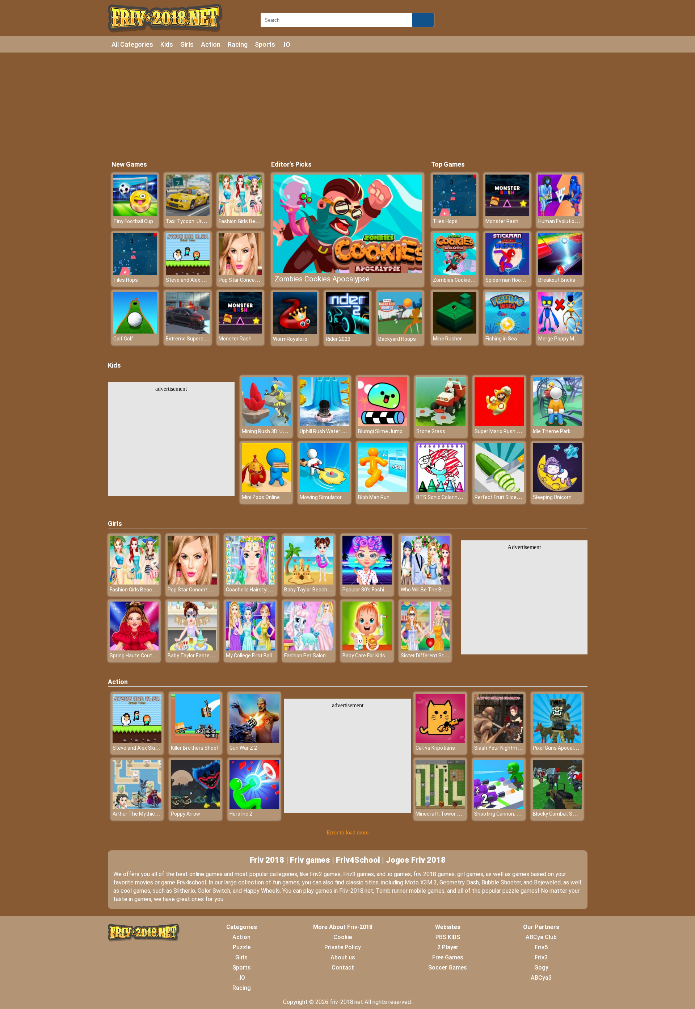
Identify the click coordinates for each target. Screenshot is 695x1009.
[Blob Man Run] (382, 490)
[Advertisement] (347, 105)
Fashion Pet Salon (305, 655)
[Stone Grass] (441, 424)
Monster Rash (235, 339)
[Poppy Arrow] (195, 807)
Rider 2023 (338, 339)
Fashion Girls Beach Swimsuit (253, 221)
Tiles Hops (125, 280)
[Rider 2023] (348, 332)
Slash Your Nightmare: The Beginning (517, 748)
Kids (166, 44)
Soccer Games (447, 967)
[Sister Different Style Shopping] (425, 648)
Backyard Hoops (397, 339)
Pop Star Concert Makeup (248, 280)
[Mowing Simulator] (324, 490)
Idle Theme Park (551, 431)
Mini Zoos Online (261, 497)
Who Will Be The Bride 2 (427, 590)
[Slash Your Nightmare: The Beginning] (498, 741)
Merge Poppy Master (562, 339)
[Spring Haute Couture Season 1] (134, 648)
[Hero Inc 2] (254, 807)
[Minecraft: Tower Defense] (440, 807)
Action (210, 44)
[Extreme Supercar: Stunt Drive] (188, 331)
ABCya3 (541, 977)
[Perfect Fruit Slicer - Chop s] (499, 490)
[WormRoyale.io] (295, 332)
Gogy (541, 967)
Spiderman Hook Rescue (513, 280)
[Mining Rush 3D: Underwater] (266, 424)
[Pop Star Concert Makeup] (240, 273)
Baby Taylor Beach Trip (310, 590)
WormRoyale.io (290, 339)
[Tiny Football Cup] (135, 214)
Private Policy (342, 947)
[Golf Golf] (135, 331)
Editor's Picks (291, 164)
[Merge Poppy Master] (560, 331)
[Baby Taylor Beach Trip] (308, 582)
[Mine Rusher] (455, 331)
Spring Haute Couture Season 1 (146, 655)
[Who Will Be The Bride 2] (425, 582)
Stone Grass (430, 431)
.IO (286, 44)
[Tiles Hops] (135, 273)
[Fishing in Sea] (507, 331)
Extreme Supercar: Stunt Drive (201, 339)
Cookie (342, 937)
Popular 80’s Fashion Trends (375, 590)
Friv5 (541, 947)
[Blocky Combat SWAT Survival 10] (557, 807)
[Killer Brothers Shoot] (195, 741)
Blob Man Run (373, 497)
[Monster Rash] (240, 331)
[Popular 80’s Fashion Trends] (367, 582)
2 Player (447, 947)
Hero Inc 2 (240, 814)
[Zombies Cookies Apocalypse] (455, 273)
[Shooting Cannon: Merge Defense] (498, 807)
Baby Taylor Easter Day (194, 655)
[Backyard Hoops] (400, 332)
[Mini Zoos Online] (266, 490)
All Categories (132, 44)
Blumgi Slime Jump (380, 431)
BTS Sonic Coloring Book (444, 497)
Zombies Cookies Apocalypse (322, 279)
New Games (129, 164)
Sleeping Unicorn (552, 497)
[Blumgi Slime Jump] (382, 424)
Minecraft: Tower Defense (446, 814)
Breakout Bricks (556, 280)
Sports (265, 44)
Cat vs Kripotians (435, 748)
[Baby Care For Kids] (367, 648)
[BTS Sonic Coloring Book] (441, 490)
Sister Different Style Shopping (437, 655)
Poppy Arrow (185, 814)
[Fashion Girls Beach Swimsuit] (240, 214)
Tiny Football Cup (133, 221)
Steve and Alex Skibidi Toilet (198, 280)
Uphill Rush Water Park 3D (329, 431)
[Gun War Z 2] (254, 741)
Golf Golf (123, 339)
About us (342, 957)
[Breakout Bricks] (560, 273)
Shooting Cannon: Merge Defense (513, 814)
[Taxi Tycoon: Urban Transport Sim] (188, 214)
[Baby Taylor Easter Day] (192, 648)
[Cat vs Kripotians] (440, 741)
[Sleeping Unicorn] (557, 490)
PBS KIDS (447, 937)
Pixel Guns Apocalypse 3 (561, 748)
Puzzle (241, 947)
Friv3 (541, 957)
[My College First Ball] (250, 648)
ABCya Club (541, 937)
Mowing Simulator (321, 497)
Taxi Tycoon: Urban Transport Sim (205, 221)
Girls (187, 44)
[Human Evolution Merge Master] (560, 214)
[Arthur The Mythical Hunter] (137, 807)
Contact (343, 967)
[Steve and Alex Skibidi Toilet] (188, 273)
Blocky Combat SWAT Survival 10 (571, 814)
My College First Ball (249, 655)
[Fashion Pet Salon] (308, 648)
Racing (238, 44)
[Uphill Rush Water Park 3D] (324, 424)
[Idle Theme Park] (557, 424)
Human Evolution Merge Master (574, 221)
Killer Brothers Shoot (195, 748)
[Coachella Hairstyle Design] (250, 582)
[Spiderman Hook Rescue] (507, 273)
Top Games (448, 164)
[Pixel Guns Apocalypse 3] (557, 741)
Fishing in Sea (501, 339)
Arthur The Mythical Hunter (144, 814)
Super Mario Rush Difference (508, 431)
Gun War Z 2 (243, 748)
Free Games (447, 957)
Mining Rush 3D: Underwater (274, 431)
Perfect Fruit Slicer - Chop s (506, 497)
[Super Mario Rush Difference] (499, 424)
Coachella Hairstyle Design (256, 590)
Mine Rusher (447, 339)
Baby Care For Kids (363, 655)
